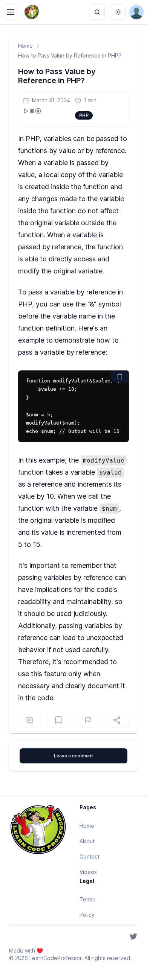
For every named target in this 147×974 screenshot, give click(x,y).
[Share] (117, 720)
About (87, 841)
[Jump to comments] (29, 720)
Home (25, 45)
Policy (87, 915)
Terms (87, 899)
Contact (90, 856)
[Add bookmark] (88, 720)
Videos (88, 872)
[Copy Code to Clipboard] (120, 376)
